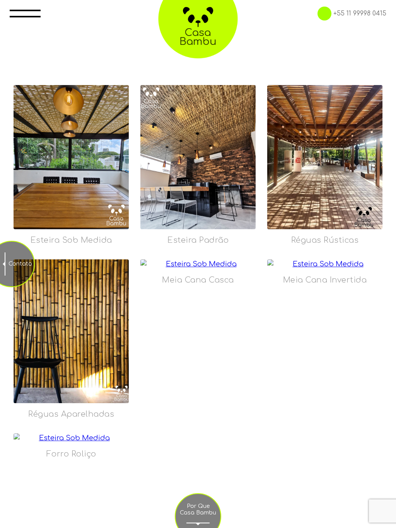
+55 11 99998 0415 (359, 13)
